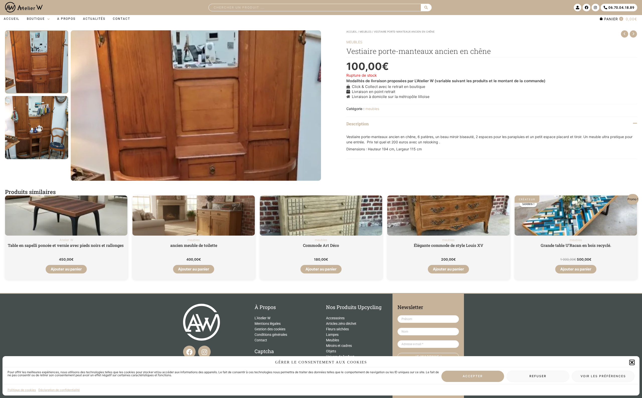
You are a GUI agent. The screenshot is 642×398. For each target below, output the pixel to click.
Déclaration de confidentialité (59, 390)
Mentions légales (268, 324)
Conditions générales (271, 335)
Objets (331, 351)
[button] (631, 362)
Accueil (351, 31)
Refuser (537, 376)
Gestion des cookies (270, 329)
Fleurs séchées (337, 329)
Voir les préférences (603, 376)
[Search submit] (426, 7)
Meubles (332, 340)
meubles (365, 31)
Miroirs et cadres (339, 346)
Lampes (332, 335)
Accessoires (335, 318)
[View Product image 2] (36, 127)
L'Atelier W (262, 318)
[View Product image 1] (36, 62)
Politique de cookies (22, 390)
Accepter (473, 376)
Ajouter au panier (66, 269)
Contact (261, 340)
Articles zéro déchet (341, 324)
